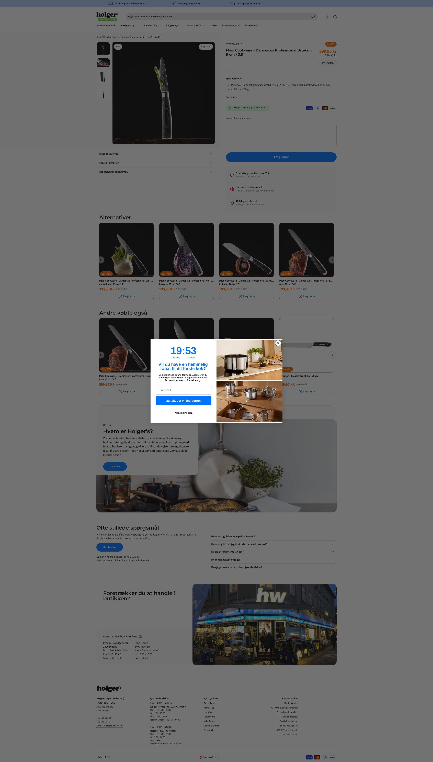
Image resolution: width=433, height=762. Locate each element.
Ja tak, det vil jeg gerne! (183, 400)
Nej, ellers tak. (183, 412)
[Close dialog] (278, 343)
